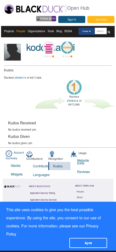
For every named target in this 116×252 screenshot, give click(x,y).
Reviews (83, 171)
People (20, 31)
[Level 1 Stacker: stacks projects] (48, 47)
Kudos (58, 166)
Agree (88, 242)
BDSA (68, 31)
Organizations (36, 31)
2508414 (20, 77)
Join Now (101, 19)
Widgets (17, 174)
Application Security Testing (42, 192)
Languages (40, 174)
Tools (50, 31)
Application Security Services (43, 199)
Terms (80, 197)
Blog (59, 31)
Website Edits (83, 161)
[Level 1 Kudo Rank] (67, 47)
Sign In (72, 19)
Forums (80, 191)
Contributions (40, 166)
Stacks (16, 165)
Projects (9, 31)
